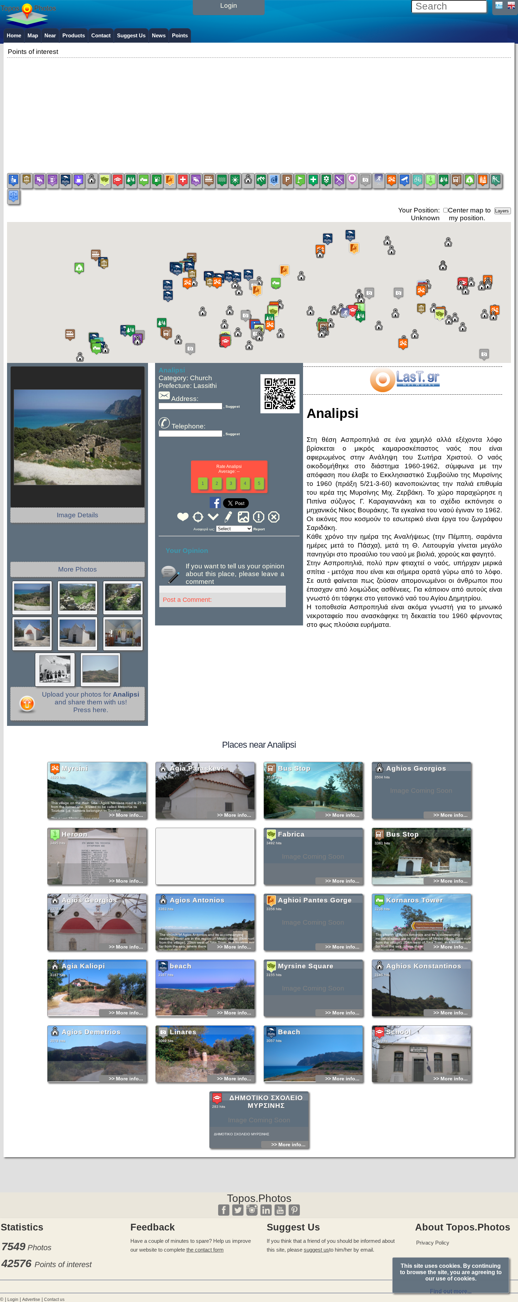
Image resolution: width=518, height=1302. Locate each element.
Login (12, 1299)
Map (32, 35)
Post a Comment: (187, 599)
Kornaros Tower (414, 900)
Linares (183, 1032)
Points (180, 35)
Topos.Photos (259, 1198)
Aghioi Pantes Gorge (315, 900)
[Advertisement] (259, 109)
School (398, 1032)
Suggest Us (131, 35)
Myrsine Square (306, 966)
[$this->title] (404, 390)
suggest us (316, 1250)
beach (181, 966)
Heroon (75, 834)
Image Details (77, 515)
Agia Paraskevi (196, 768)
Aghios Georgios (416, 768)
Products (73, 35)
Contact (101, 35)
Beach (289, 1032)
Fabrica (291, 834)
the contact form (205, 1250)
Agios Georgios (89, 900)
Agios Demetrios (91, 1032)
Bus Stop (294, 768)
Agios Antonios (197, 900)
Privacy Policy (432, 1243)
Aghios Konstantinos (424, 966)
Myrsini (75, 768)
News (159, 35)
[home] (28, 26)
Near (50, 35)
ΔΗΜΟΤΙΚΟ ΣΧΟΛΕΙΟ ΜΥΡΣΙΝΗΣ (266, 1101)
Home (14, 35)
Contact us (54, 1299)
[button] (421, 291)
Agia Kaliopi (83, 966)
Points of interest (63, 1264)
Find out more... (450, 1291)
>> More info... (126, 815)
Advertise (31, 1299)
